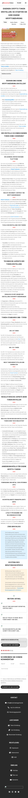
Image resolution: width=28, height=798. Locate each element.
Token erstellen (5, 66)
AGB (15, 757)
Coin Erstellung (15, 730)
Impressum (15, 748)
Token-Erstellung (19, 70)
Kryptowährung (23, 109)
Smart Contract (14, 373)
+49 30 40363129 (15, 707)
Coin (19, 339)
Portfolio (15, 770)
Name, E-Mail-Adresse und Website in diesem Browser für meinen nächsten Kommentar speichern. (13, 680)
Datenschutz (15, 752)
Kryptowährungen (14, 205)
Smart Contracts (15, 169)
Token (5, 22)
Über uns (15, 775)
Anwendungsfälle (9, 99)
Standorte (15, 780)
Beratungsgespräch (15, 712)
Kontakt (19, 2)
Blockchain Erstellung (15, 734)
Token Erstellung (15, 725)
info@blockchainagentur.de (15, 703)
